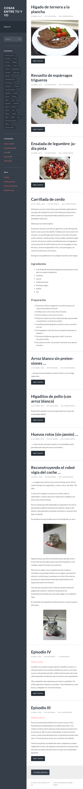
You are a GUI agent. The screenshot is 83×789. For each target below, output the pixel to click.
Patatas (7, 114)
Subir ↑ (56, 785)
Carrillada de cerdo (48, 199)
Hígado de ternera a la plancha (50, 9)
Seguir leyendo (38, 61)
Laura (13, 100)
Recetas (6, 157)
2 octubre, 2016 (37, 368)
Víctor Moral (50, 16)
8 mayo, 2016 (36, 656)
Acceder (6, 177)
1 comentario (64, 656)
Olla (13, 110)
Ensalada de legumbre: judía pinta (53, 146)
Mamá (7, 107)
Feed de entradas (9, 182)
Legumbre (8, 103)
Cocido (7, 69)
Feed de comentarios (11, 186)
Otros (6, 152)
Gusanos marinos (10, 89)
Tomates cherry (9, 127)
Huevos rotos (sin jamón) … (54, 434)
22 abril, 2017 (36, 16)
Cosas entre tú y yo (13, 11)
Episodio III (41, 707)
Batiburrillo (8, 144)
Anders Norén (66, 783)
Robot (7, 117)
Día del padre (15, 69)
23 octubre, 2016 (38, 204)
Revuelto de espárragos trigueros (51, 77)
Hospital (15, 93)
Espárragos (16, 72)
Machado (16, 103)
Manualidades (8, 148)
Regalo (14, 114)
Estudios (7, 76)
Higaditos (8, 93)
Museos (7, 110)
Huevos (7, 96)
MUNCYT (14, 107)
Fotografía (8, 86)
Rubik (12, 117)
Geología (16, 86)
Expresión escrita (10, 79)
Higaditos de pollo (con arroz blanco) (51, 398)
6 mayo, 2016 (36, 712)
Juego (7, 100)
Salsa (18, 117)
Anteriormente (37, 662)
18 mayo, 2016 (36, 477)
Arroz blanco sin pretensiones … (52, 360)
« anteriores (40, 772)
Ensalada (7, 72)
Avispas (7, 62)
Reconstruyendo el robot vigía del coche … (53, 470)
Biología (14, 62)
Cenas (15, 65)
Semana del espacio (10, 120)
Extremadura (9, 83)
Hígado (14, 96)
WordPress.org (9, 190)
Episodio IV (41, 651)
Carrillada (8, 65)
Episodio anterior (38, 717)
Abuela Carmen (9, 55)
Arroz (15, 58)
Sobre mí (7, 27)
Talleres (7, 124)
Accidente (8, 58)
